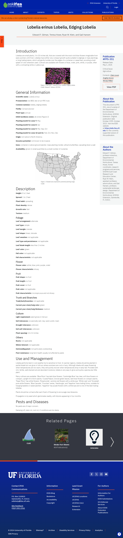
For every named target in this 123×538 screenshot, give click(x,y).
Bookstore (51, 496)
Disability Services (66, 530)
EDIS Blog (51, 493)
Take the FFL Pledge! (112, 18)
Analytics (99, 530)
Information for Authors (104, 494)
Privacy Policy (84, 530)
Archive (51, 530)
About (25, 12)
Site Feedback (17, 506)
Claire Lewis (114, 75)
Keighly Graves (108, 78)
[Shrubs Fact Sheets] (61, 435)
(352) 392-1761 (18, 508)
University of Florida (110, 3)
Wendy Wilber (108, 81)
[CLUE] (29, 435)
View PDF (111, 87)
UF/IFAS (75, 499)
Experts (41, 12)
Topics (56, 12)
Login (116, 7)
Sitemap (39, 530)
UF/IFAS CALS (78, 503)
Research (76, 506)
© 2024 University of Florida (19, 530)
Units (70, 12)
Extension (76, 509)
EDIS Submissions (105, 499)
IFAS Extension (95, 3)
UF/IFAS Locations (79, 496)
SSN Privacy (13, 534)
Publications (108, 12)
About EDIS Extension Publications (103, 510)
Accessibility (52, 499)
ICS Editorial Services (103, 503)
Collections (87, 12)
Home (11, 12)
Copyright (51, 503)
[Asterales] (94, 437)
